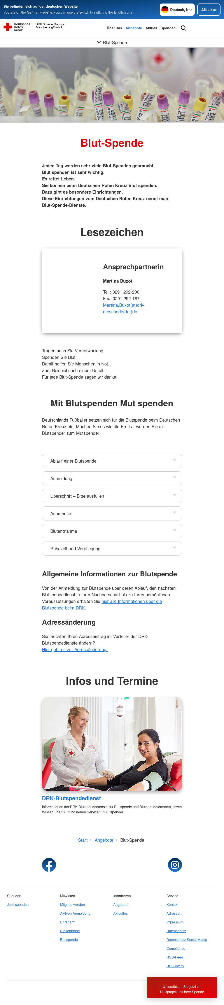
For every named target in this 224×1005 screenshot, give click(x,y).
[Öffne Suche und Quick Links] (183, 28)
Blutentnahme (63, 531)
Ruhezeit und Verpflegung (75, 548)
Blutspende (69, 939)
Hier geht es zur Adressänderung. (75, 649)
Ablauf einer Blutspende (73, 461)
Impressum (175, 922)
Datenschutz (176, 930)
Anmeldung (61, 478)
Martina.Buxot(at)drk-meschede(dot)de (124, 308)
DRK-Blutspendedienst (71, 798)
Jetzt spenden (18, 904)
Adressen (173, 913)
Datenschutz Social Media (186, 939)
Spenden (168, 27)
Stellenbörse (70, 930)
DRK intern (175, 965)
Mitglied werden (72, 904)
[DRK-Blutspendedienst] (112, 744)
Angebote (134, 27)
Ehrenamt (67, 922)
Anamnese (60, 513)
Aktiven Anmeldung (75, 913)
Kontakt (172, 904)
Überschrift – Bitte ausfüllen (77, 496)
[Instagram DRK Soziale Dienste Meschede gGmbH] (175, 865)
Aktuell (151, 27)
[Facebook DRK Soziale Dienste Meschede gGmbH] (49, 865)
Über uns (114, 27)
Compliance (175, 948)
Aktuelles (120, 913)
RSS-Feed (174, 957)
